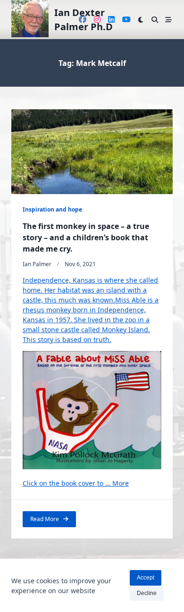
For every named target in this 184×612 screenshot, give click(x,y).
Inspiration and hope (52, 209)
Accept (145, 577)
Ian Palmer (37, 264)
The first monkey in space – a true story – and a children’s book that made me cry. (86, 237)
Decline (147, 593)
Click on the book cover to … (67, 483)
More (120, 483)
